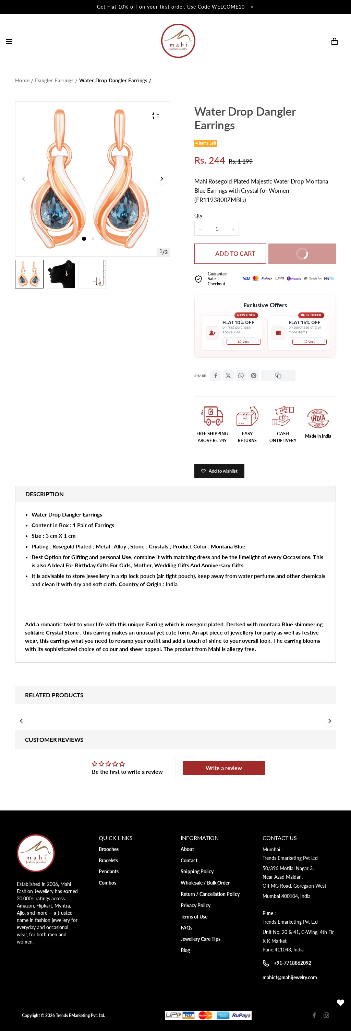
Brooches (109, 849)
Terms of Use (194, 917)
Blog (185, 950)
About (187, 849)
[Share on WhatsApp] (240, 375)
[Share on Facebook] (215, 375)
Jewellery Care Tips (200, 939)
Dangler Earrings (54, 80)
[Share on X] (228, 375)
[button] (93, 238)
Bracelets (108, 860)
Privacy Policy (195, 905)
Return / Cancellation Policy (210, 894)
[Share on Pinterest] (253, 375)
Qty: (199, 215)
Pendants (109, 871)
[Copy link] (278, 375)
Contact (189, 860)
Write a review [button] (224, 768)
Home (22, 80)
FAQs (186, 928)
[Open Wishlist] (341, 1003)
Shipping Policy (197, 871)
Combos (107, 883)
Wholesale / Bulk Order (205, 883)
